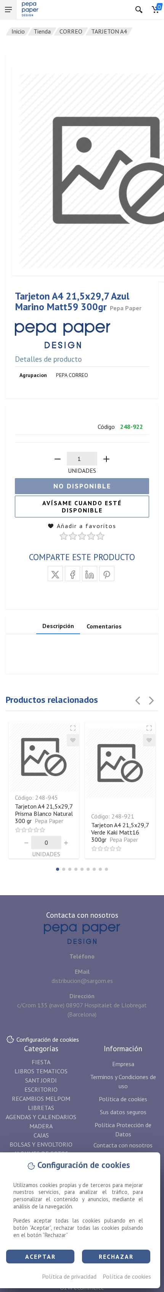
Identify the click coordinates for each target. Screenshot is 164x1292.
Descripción (58, 626)
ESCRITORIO (41, 1089)
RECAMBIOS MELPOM (41, 1098)
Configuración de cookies (47, 1039)
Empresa (123, 1064)
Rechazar (116, 1256)
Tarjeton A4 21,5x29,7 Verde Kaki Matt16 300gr (120, 832)
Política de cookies (127, 1276)
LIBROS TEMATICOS (41, 1071)
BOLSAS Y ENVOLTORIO (41, 1144)
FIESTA (41, 1062)
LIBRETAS (41, 1108)
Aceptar (40, 1256)
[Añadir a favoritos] (73, 740)
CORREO (70, 31)
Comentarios (104, 626)
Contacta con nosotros (123, 1145)
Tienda (42, 31)
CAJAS (41, 1135)
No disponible (82, 486)
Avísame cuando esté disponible (82, 506)
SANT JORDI (41, 1080)
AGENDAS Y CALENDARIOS (41, 1117)
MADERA (41, 1126)
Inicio (18, 31)
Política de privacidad (69, 1276)
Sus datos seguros (123, 1112)
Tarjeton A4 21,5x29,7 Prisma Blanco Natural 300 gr (44, 813)
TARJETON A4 (109, 31)
